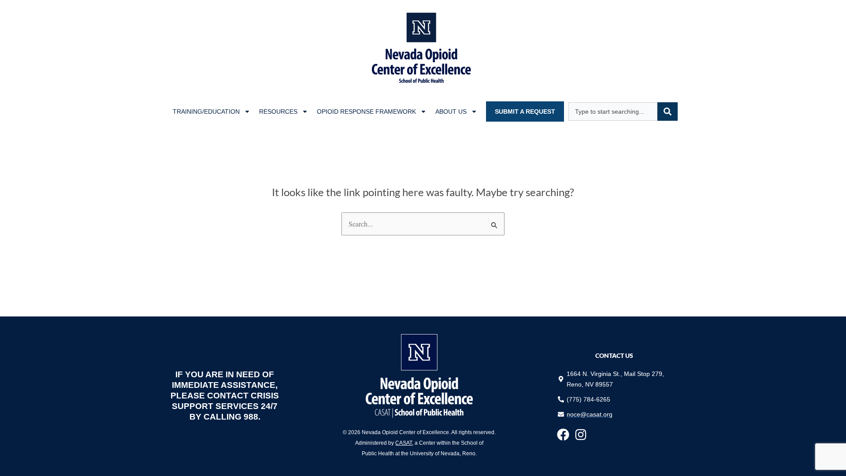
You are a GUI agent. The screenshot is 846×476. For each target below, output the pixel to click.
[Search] (667, 111)
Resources (278, 111)
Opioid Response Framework (366, 111)
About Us (451, 111)
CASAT (403, 443)
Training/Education (206, 111)
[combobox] (612, 111)
